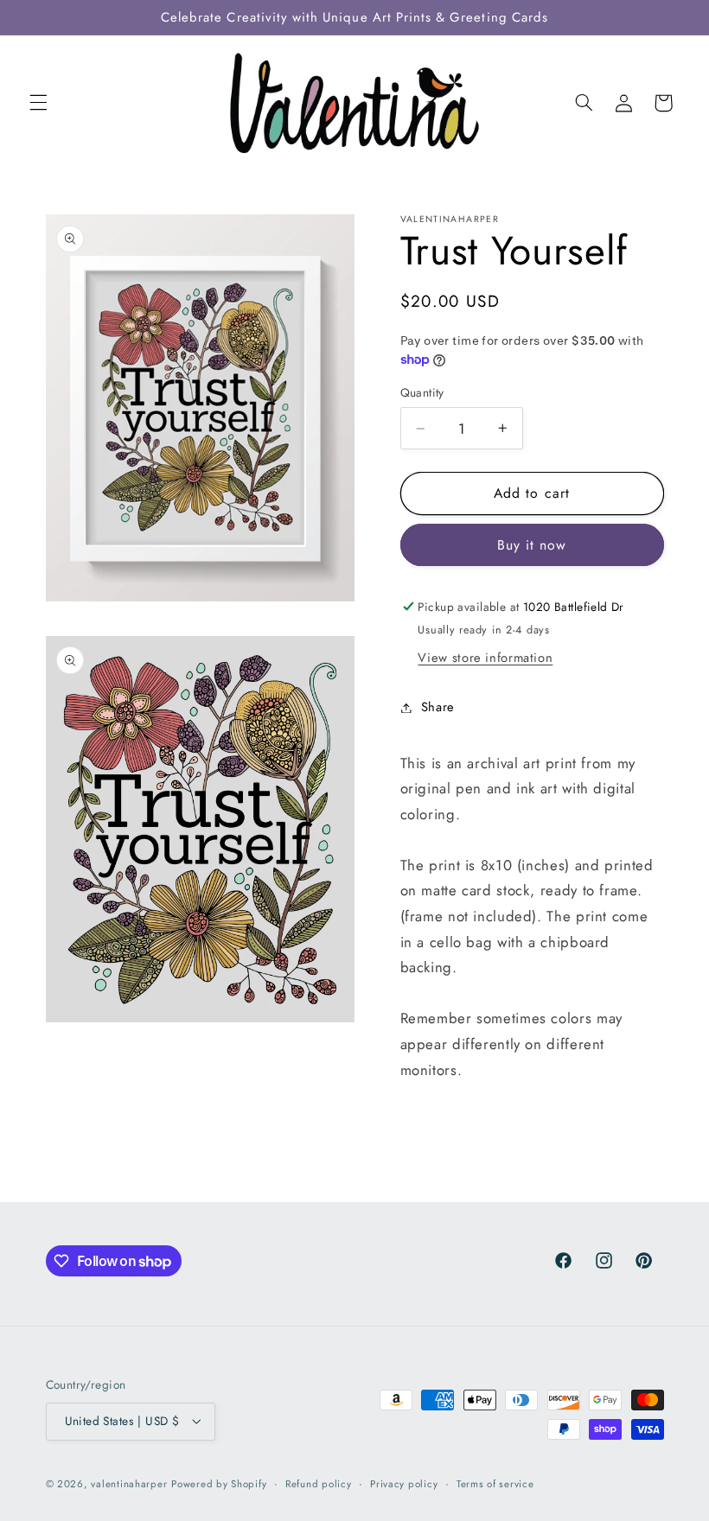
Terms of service (495, 1484)
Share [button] (438, 706)
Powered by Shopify (218, 1484)
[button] (38, 103)
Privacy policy (404, 1484)
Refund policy (318, 1484)
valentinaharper (129, 1484)
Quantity (422, 392)
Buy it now (532, 545)
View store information (485, 657)
